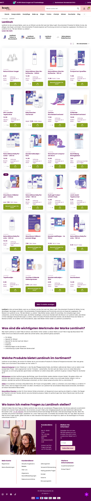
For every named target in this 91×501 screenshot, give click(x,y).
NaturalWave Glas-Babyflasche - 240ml (34, 72)
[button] (8, 84)
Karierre (43, 477)
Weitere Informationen (67, 461)
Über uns (24, 470)
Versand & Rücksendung (48, 467)
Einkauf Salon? (65, 469)
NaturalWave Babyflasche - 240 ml (11, 237)
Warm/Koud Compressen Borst (56, 155)
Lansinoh (5, 69)
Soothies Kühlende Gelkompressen (32, 278)
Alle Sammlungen (7, 14)
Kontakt (43, 474)
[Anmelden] (84, 9)
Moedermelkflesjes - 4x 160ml (56, 237)
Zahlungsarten (45, 464)
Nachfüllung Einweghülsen (75, 155)
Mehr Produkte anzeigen (45, 304)
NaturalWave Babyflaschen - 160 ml (34, 196)
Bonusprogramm (46, 481)
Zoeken (78, 8)
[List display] (73, 44)
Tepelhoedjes (8, 277)
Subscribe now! (67, 448)
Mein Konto (6, 460)
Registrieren (6, 464)
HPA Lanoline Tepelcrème (8, 113)
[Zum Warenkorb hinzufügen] (15, 84)
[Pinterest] (6, 494)
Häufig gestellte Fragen (48, 470)
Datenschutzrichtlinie (28, 479)
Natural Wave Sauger (11, 71)
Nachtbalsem (75, 277)
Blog (78, 14)
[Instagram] (2, 494)
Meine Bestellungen (8, 467)
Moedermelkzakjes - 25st (55, 278)
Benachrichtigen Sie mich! (56, 83)
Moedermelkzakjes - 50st (33, 155)
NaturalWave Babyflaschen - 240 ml (11, 155)
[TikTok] (15, 494)
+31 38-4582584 (18, 412)
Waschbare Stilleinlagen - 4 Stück (11, 196)
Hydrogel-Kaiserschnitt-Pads (54, 196)
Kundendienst (27, 460)
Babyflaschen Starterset (31, 113)
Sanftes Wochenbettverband (55, 113)
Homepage (5, 18)
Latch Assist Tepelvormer (75, 196)
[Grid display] (71, 44)
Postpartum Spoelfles (78, 71)
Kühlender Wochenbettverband (77, 113)
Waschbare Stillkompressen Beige (33, 237)
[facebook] (11, 494)
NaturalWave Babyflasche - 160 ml (78, 237)
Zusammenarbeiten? (67, 466)
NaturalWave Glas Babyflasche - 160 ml (56, 72)
